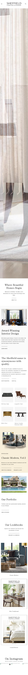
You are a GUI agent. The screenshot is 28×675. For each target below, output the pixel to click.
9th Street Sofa (5, 404)
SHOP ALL (14, 380)
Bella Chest (4, 423)
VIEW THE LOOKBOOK (21, 231)
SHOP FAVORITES (5, 380)
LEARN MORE (4, 348)
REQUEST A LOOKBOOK (14, 535)
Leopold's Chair (19, 404)
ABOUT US (14, 300)
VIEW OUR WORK (5, 512)
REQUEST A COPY (18, 470)
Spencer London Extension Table (19, 424)
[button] (1, 3)
